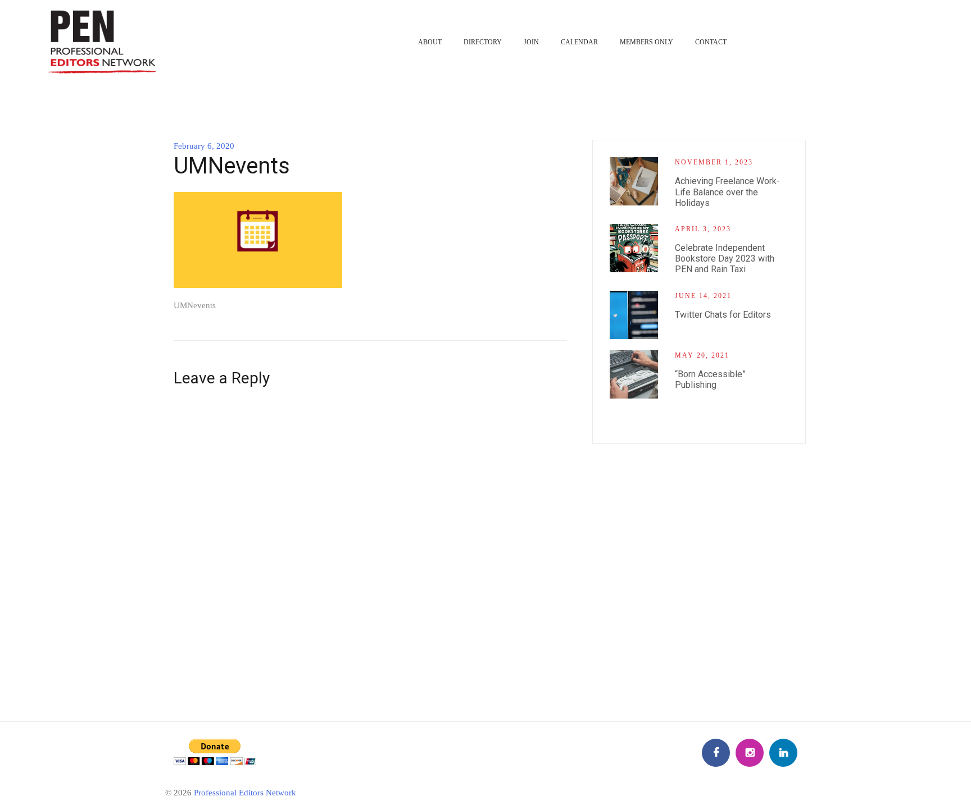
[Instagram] (750, 753)
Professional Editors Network (245, 792)
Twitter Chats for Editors (723, 314)
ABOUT (430, 42)
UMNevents (195, 305)
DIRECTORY (483, 42)
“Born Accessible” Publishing (710, 379)
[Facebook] (716, 753)
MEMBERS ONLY (646, 42)
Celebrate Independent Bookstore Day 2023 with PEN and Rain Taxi (724, 258)
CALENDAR (579, 42)
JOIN (531, 42)
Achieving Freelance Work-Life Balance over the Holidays (727, 192)
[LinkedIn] (783, 753)
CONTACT (711, 42)
